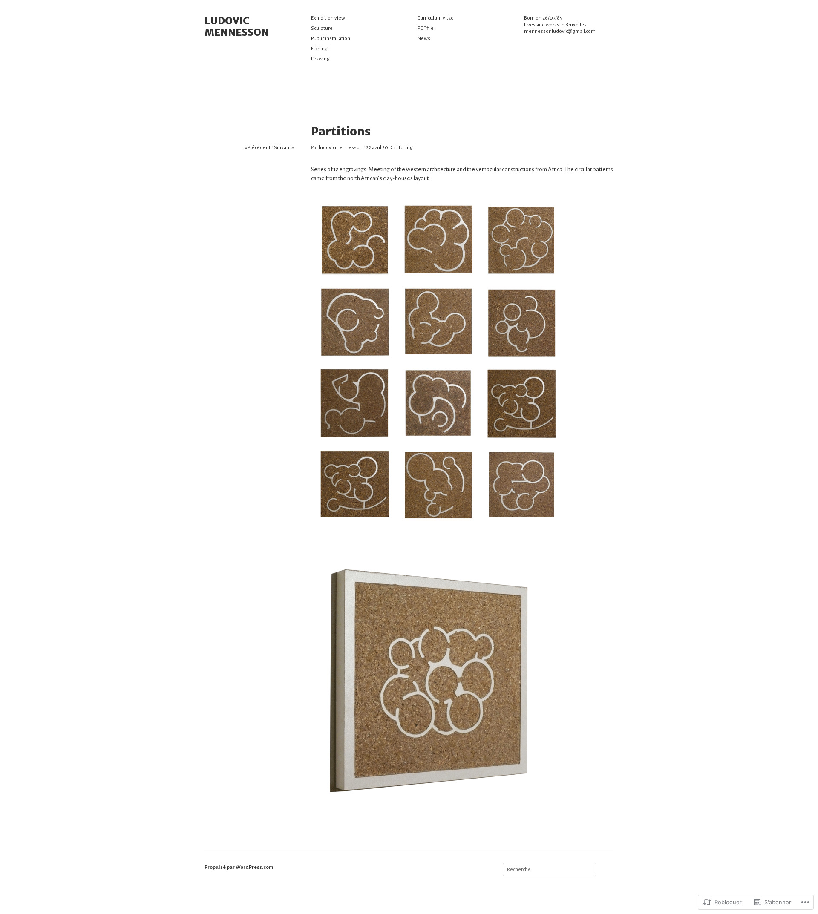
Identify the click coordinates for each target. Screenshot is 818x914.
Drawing (320, 59)
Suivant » (284, 147)
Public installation (330, 38)
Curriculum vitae (436, 18)
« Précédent (258, 147)
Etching (319, 49)
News (424, 38)
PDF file (426, 28)
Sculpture (322, 28)
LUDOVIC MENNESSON (236, 26)
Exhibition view (328, 18)
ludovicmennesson (341, 147)
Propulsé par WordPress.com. (239, 867)
